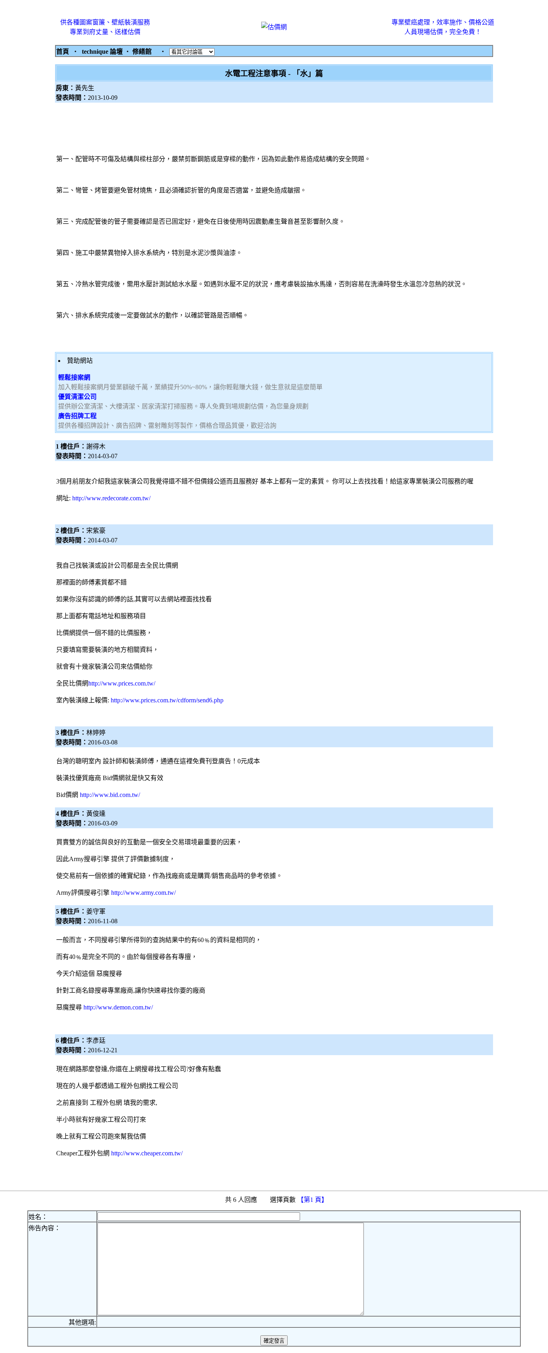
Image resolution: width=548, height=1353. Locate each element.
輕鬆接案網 (74, 377)
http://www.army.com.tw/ (143, 892)
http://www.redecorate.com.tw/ (111, 498)
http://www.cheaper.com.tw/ (147, 1153)
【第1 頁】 (313, 1199)
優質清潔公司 (77, 396)
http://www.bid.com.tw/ (110, 794)
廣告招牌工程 (77, 416)
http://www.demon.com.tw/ (118, 1007)
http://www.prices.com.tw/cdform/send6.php (167, 700)
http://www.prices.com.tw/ (121, 683)
